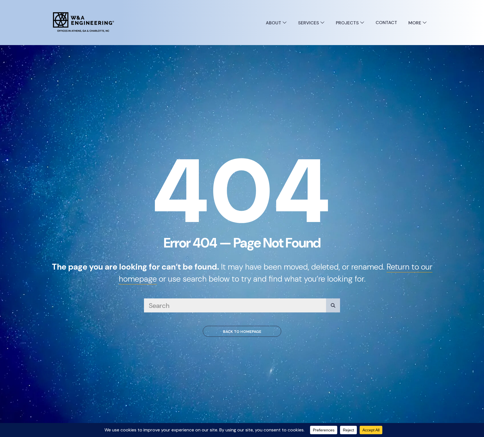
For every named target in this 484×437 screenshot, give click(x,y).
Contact (386, 22)
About (274, 23)
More (415, 23)
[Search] (333, 305)
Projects (348, 23)
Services (309, 23)
